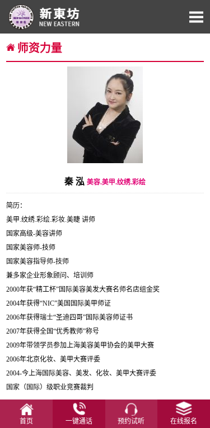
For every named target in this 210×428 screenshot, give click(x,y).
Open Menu (196, 17)
